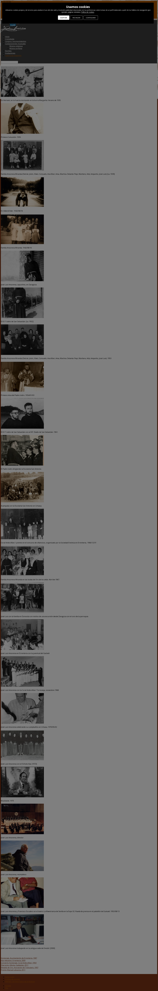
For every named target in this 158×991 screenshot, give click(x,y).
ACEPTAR (63, 18)
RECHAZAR (76, 18)
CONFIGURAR (91, 18)
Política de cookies (87, 12)
